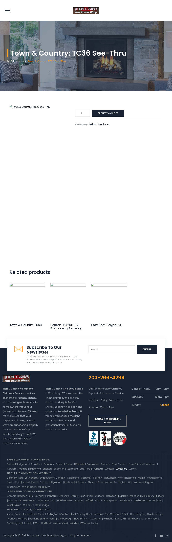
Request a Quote (108, 113)
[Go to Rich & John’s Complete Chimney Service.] (8, 61)
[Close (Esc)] (161, 3)
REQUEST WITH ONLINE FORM (107, 420)
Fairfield (79, 464)
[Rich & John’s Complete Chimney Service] (86, 10)
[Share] (153, 3)
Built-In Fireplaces (99, 124)
